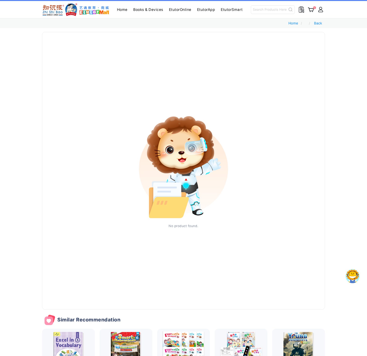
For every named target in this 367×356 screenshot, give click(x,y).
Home (122, 9)
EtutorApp (206, 9)
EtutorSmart (232, 9)
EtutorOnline (180, 9)
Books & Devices (148, 9)
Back (318, 23)
